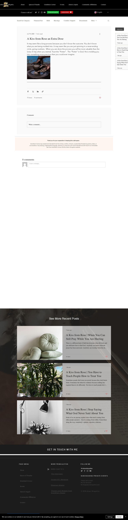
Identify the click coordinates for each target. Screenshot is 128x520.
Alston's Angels (25, 492)
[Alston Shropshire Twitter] (36, 12)
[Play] (48, 469)
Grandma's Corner (26, 481)
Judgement (120, 29)
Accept (119, 517)
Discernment (83, 21)
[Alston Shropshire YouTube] (45, 12)
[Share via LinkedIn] (38, 91)
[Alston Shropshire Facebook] (39, 12)
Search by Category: (23, 21)
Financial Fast (38, 21)
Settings (110, 517)
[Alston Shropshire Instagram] (42, 12)
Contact (22, 502)
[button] (108, 20)
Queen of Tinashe (26, 475)
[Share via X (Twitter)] (33, 91)
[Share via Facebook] (28, 91)
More (93, 21)
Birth (48, 21)
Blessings (57, 21)
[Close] (125, 516)
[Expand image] (38, 67)
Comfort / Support (69, 21)
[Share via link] (43, 91)
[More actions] (100, 34)
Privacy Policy (79, 517)
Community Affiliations (28, 497)
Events (22, 486)
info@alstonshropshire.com (91, 485)
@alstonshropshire (87, 468)
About (22, 470)
